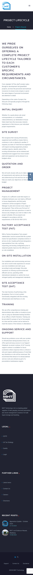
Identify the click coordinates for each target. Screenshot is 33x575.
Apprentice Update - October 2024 (19, 523)
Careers (5, 495)
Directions (6, 501)
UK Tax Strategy (8, 442)
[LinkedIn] (15, 557)
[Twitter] (17, 557)
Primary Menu (29, 5)
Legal (5, 454)
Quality (5, 448)
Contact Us (6, 488)
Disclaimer (26, 563)
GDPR (5, 436)
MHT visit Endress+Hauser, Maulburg (18, 532)
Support (6, 563)
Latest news (7, 482)
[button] (30, 174)
